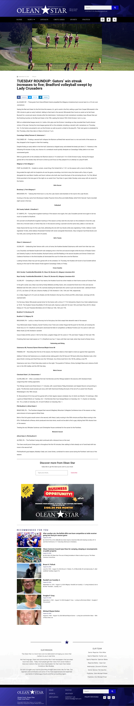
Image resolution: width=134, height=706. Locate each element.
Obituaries (59, 19)
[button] (22, 97)
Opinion (44, 19)
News (30, 19)
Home (19, 19)
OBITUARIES (53, 697)
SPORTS (52, 694)
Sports (73, 19)
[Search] (115, 8)
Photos (86, 19)
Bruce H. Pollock (49, 564)
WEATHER (69, 694)
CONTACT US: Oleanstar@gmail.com (73, 698)
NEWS (51, 690)
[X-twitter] (115, 20)
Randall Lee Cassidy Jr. (51, 580)
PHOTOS (68, 690)
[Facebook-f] (109, 20)
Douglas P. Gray (49, 596)
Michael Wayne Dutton (51, 611)
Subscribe (74, 473)
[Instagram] (103, 20)
